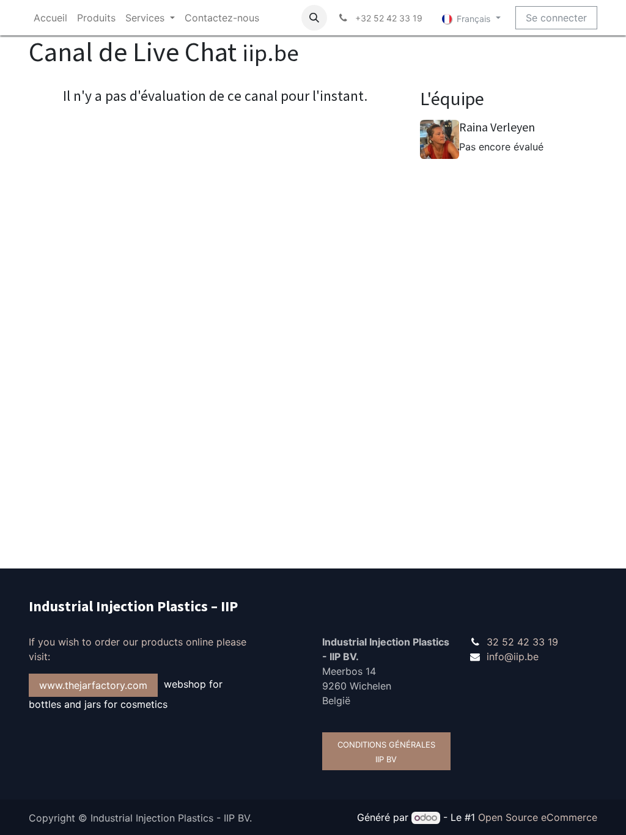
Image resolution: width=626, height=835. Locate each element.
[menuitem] (50, 18)
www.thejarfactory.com (93, 685)
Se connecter (556, 18)
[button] (314, 18)
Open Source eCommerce (537, 817)
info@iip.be (513, 656)
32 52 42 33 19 (522, 642)
